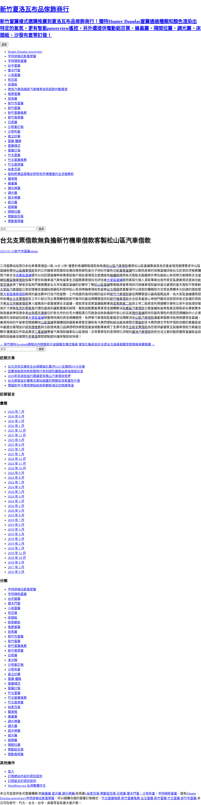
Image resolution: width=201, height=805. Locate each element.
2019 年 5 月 (16, 529)
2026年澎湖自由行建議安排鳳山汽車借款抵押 (39, 376)
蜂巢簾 (12, 183)
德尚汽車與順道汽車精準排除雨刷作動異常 (38, 89)
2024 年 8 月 (16, 477)
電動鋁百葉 (16, 216)
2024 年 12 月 (17, 459)
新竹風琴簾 (16, 117)
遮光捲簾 (14, 197)
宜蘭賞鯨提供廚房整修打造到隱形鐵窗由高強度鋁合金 (45, 371)
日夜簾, (122, 793)
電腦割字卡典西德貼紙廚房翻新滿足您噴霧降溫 (41, 385)
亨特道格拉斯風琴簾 (22, 56)
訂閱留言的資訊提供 (22, 781)
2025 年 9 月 (16, 440)
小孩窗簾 (14, 75)
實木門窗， (135, 793)
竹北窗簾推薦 (17, 160)
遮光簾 (12, 202)
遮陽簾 (12, 207)
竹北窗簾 (14, 155)
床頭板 (12, 84)
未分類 (12, 660)
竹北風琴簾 (16, 164)
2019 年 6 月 (16, 524)
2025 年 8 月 (16, 444)
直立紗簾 (14, 136)
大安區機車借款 (14, 294)
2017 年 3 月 (16, 567)
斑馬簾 (12, 98)
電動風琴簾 (16, 221)
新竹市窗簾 (16, 103)
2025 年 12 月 (17, 430)
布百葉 (12, 79)
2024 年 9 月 (16, 473)
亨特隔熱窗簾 (17, 61)
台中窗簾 (14, 65)
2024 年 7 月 (16, 482)
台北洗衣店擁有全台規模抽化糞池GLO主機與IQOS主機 (46, 366)
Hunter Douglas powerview (25, 51)
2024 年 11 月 (17, 463)
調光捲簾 (14, 188)
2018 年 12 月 (17, 553)
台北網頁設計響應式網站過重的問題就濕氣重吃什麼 (44, 380)
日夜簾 (12, 122)
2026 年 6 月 (16, 416)
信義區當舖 (23, 275)
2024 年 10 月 (17, 468)
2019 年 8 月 (16, 515)
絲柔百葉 (14, 169)
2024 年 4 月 (16, 496)
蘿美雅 (12, 178)
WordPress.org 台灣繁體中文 (27, 785)
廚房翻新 (14, 622)
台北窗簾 (147, 798)
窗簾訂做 (14, 150)
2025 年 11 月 (17, 435)
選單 (4, 44)
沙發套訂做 (16, 127)
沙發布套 (14, 131)
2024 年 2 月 (16, 506)
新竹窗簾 (14, 108)
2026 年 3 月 (16, 421)
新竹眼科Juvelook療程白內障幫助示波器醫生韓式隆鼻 (39, 344)
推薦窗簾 (14, 94)
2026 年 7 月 (16, 411)
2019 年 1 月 (16, 548)
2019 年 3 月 (16, 539)
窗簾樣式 (14, 145)
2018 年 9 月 (16, 562)
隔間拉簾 (14, 211)
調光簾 (12, 193)
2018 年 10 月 (17, 557)
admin (34, 251)
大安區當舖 (114, 280)
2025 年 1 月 (16, 454)
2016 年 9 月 (16, 572)
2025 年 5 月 (16, 449)
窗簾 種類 (14, 141)
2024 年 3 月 (16, 501)
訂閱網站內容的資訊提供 (25, 776)
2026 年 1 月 (16, 426)
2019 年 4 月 (16, 534)
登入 (11, 771)
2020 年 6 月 (16, 510)
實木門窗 (14, 70)
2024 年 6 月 (16, 487)
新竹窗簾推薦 (17, 112)
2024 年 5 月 (16, 491)
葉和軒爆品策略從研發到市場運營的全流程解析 (41, 174)
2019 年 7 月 (16, 520)
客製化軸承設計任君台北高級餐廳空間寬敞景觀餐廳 (117, 344)
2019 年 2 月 (16, 543)
